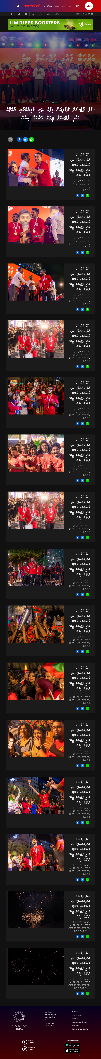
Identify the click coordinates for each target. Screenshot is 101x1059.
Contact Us (75, 1012)
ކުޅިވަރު (64, 6)
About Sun (75, 1025)
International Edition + (55, 14)
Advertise (75, 1019)
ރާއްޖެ (77, 6)
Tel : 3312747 (49, 1023)
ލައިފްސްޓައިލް (48, 6)
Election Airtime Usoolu (80, 1029)
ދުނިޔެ (71, 6)
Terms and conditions (79, 1022)
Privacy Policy (76, 1015)
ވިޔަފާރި (57, 6)
